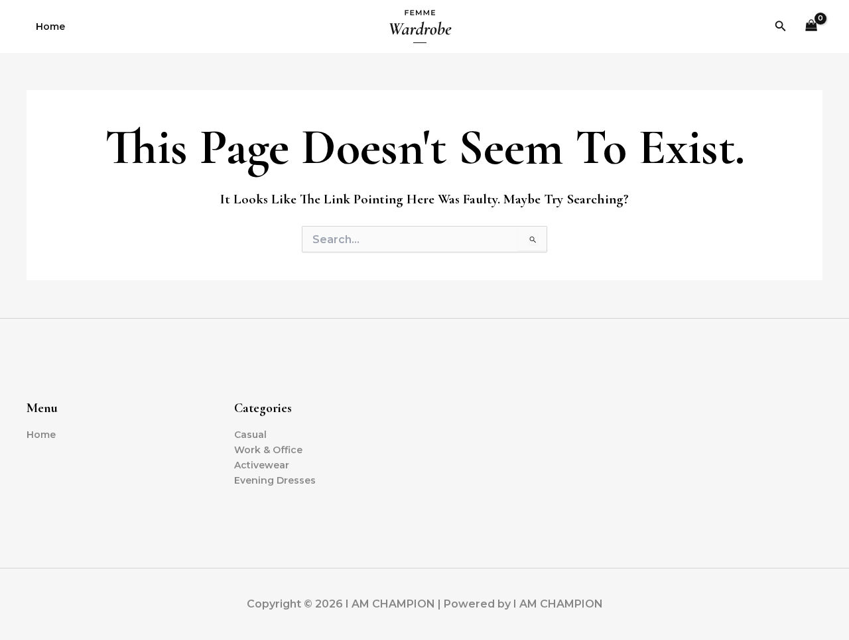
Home (50, 26)
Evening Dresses (275, 480)
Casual (250, 435)
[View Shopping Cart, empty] (811, 27)
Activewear (261, 465)
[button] (781, 26)
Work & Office (268, 450)
